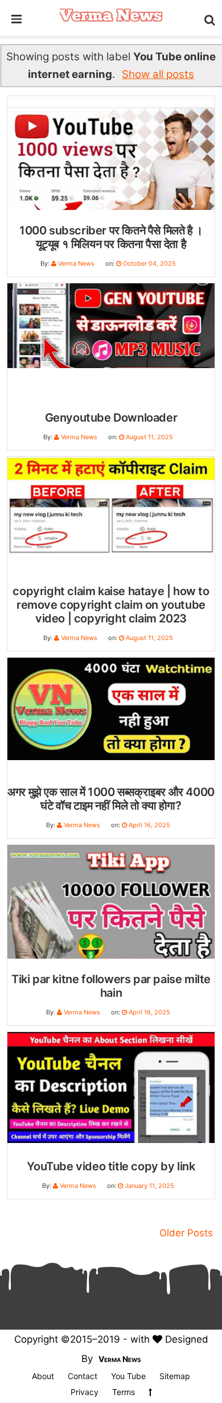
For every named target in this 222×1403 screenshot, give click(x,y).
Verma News (119, 1359)
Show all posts (158, 74)
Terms (123, 1392)
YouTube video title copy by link (111, 1166)
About (43, 1376)
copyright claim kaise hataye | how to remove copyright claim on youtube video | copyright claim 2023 (111, 604)
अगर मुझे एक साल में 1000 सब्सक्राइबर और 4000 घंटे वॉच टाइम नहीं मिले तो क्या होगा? (111, 798)
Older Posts (186, 1233)
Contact (82, 1376)
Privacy (84, 1392)
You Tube (128, 1376)
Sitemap (174, 1376)
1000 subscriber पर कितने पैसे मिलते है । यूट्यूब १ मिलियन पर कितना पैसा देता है (111, 237)
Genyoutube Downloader (111, 417)
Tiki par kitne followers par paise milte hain (111, 986)
